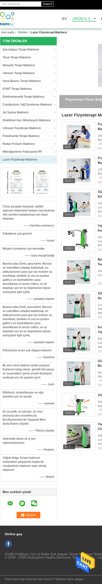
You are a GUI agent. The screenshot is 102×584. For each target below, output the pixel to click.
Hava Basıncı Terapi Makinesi (22, 81)
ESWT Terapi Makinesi (17, 89)
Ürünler (23, 32)
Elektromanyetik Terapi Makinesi (23, 96)
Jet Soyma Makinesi (15, 112)
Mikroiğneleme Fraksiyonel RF (22, 151)
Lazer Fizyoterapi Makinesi (20, 159)
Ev (64, 19)
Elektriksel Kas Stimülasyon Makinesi (27, 120)
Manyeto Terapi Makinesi (19, 65)
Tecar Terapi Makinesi (17, 57)
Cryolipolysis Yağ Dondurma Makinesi (27, 104)
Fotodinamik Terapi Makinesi (21, 136)
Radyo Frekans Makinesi (19, 144)
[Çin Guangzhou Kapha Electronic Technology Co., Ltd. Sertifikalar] (15, 182)
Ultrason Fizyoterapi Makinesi (22, 128)
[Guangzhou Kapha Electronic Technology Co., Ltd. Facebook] (8, 544)
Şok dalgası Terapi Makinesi (21, 49)
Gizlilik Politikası (16, 554)
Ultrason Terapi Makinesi (19, 73)
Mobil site (10, 569)
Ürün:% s (81, 19)
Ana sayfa (7, 32)
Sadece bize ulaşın (69, 579)
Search (47, 4)
